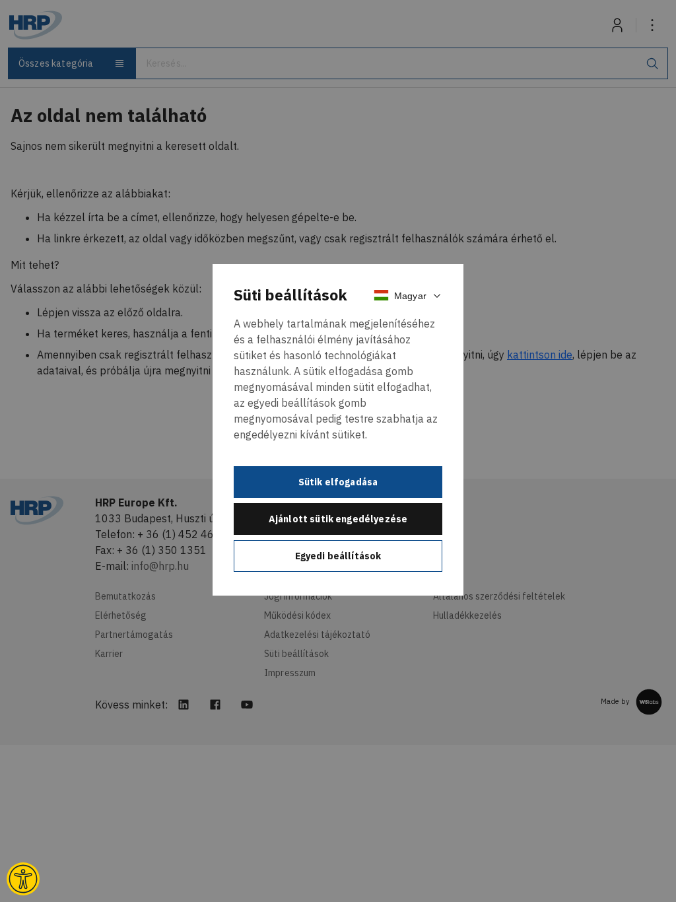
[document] (338, 430)
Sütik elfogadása (338, 482)
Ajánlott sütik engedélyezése (338, 519)
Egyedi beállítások (338, 556)
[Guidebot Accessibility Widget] (23, 878)
